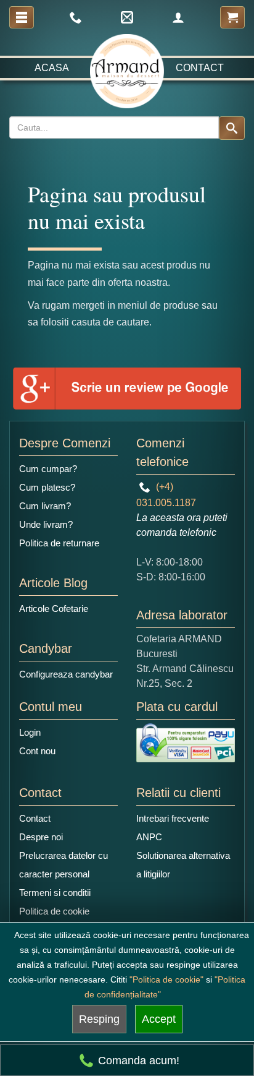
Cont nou (37, 751)
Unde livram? (46, 524)
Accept (159, 1019)
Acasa (52, 67)
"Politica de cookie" (166, 979)
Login (30, 732)
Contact (200, 67)
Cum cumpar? (48, 468)
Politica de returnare (59, 543)
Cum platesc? (47, 487)
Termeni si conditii (55, 892)
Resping (99, 1019)
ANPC (149, 837)
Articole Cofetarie (53, 608)
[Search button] (232, 128)
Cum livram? (45, 506)
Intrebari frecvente (172, 818)
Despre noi (41, 837)
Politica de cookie (54, 911)
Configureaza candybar (66, 674)
